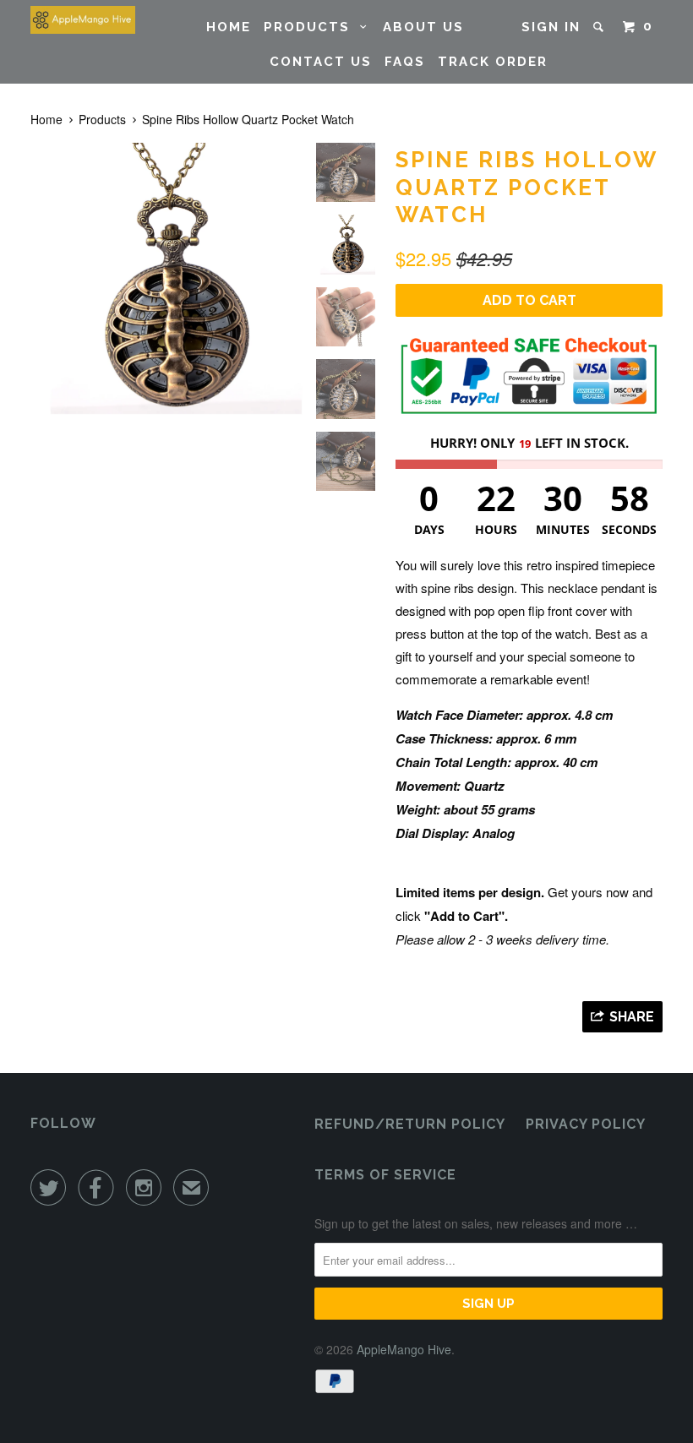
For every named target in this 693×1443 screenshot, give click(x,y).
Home (228, 27)
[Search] (600, 26)
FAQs (405, 61)
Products (312, 27)
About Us (423, 27)
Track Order (493, 61)
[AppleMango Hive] (82, 19)
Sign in (551, 27)
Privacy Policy (586, 1124)
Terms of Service (385, 1175)
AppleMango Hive (404, 1349)
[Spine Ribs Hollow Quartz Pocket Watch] (166, 278)
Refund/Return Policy (409, 1124)
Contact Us (321, 61)
